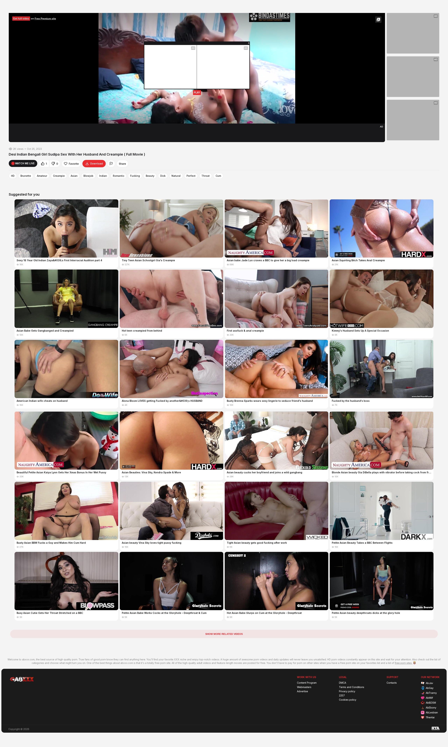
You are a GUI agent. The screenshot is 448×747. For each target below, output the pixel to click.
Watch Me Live (24, 163)
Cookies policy (347, 699)
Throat (205, 175)
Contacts (392, 682)
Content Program (307, 682)
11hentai (430, 717)
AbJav (429, 683)
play (197, 92)
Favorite (74, 163)
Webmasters (304, 687)
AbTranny (431, 692)
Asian (74, 175)
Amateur (42, 175)
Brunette (25, 175)
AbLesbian (432, 712)
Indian (103, 175)
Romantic (118, 175)
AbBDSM (431, 702)
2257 (342, 695)
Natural (176, 175)
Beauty (150, 175)
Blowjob (88, 175)
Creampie (59, 175)
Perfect (191, 175)
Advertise (302, 691)
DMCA (342, 682)
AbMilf (429, 697)
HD (13, 175)
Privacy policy (347, 691)
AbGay (429, 687)
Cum (218, 175)
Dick (163, 175)
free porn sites (403, 662)
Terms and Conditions (351, 687)
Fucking (135, 175)
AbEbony (431, 707)
